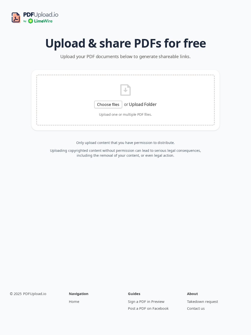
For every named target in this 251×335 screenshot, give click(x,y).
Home (74, 301)
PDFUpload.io (34, 293)
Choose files (108, 104)
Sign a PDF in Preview (146, 301)
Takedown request (202, 301)
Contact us (196, 308)
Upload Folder (142, 104)
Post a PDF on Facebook (148, 308)
